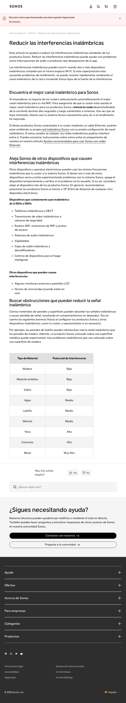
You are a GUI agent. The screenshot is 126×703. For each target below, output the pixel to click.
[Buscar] (98, 6)
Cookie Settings (64, 677)
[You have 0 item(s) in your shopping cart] (106, 6)
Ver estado (14, 21)
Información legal (14, 666)
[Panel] (15, 6)
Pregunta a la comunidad (60, 544)
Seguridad (10, 677)
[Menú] (115, 6)
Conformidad (63, 671)
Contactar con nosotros (60, 535)
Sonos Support (17, 33)
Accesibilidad (12, 671)
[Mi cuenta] (91, 6)
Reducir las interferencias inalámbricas (59, 33)
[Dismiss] (120, 18)
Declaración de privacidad (70, 666)
